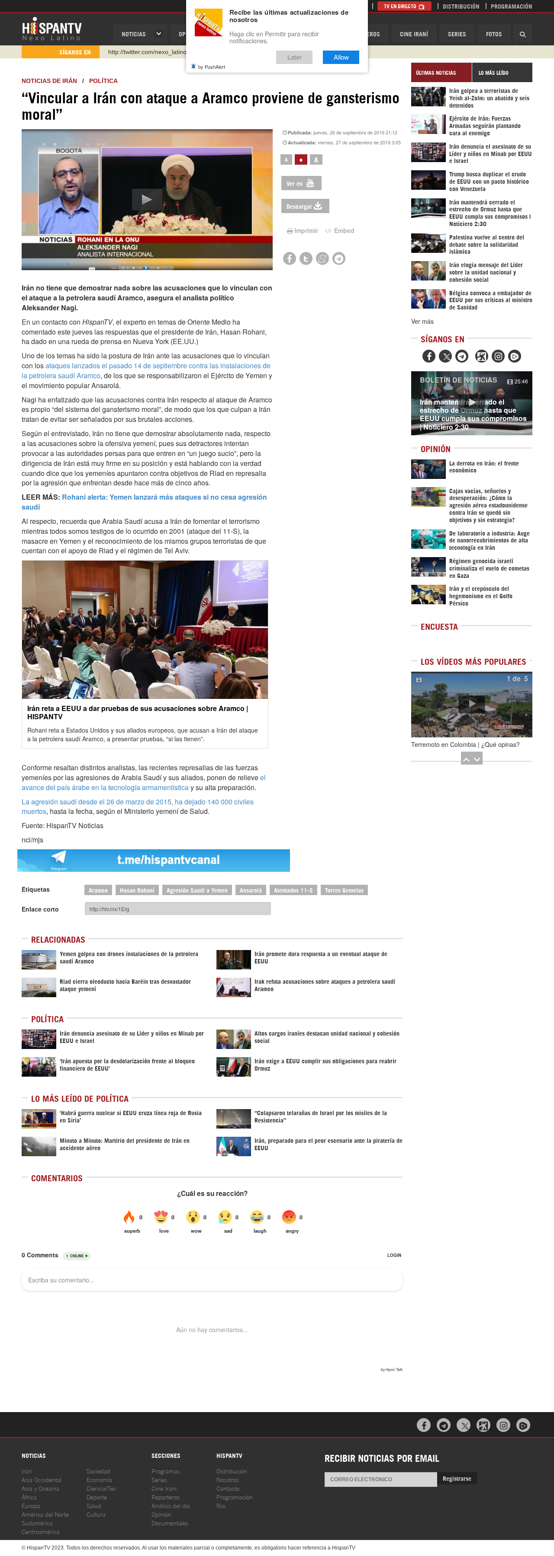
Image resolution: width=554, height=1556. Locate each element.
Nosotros (227, 1479)
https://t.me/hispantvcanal (143, 51)
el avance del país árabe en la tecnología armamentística (144, 782)
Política (103, 80)
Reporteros (165, 1496)
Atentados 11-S (293, 889)
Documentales (169, 1522)
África (29, 1496)
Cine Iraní (414, 33)
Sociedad (98, 1470)
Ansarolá (251, 889)
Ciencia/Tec (101, 1487)
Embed (343, 230)
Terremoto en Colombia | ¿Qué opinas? (465, 744)
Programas (165, 1470)
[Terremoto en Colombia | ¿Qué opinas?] (471, 704)
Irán (27, 1470)
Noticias (134, 33)
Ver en (295, 183)
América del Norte (45, 1513)
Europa (31, 1505)
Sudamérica (37, 1522)
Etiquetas (36, 889)
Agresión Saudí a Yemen (197, 889)
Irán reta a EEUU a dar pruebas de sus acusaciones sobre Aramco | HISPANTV (137, 712)
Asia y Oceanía (40, 1487)
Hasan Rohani (137, 889)
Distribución (461, 5)
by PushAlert (211, 66)
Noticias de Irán (49, 80)
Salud (94, 1505)
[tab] (441, 72)
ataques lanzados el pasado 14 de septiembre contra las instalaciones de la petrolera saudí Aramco (146, 370)
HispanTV (52, 28)
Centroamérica (41, 1531)
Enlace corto (40, 909)
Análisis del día (170, 1505)
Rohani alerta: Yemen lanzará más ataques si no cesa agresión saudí (144, 502)
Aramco (98, 889)
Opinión (161, 1513)
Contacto (227, 1487)
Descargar (299, 205)
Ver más (422, 321)
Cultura (96, 1513)
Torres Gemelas (344, 889)
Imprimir (306, 230)
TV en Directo (401, 5)
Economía (99, 1479)
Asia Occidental (41, 1479)
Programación (511, 5)
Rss (220, 1505)
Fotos (494, 33)
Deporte (97, 1496)
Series (457, 33)
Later (294, 57)
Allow (341, 57)
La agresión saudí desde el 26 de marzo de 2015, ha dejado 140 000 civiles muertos (138, 806)
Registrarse (457, 1477)
